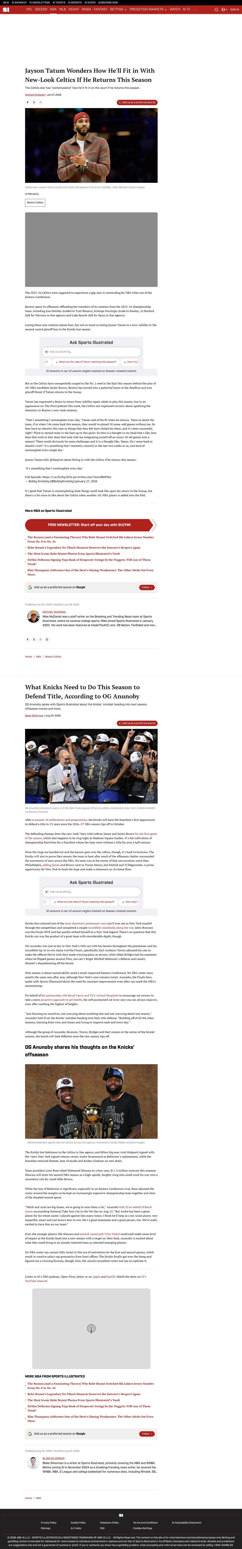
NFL (29, 9)
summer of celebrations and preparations (60, 820)
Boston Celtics (35, 202)
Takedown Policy (109, 1523)
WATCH (175, 9)
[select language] (224, 9)
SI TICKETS (59, 2)
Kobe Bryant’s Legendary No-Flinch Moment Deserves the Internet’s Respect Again (84, 547)
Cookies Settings (142, 1528)
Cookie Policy (78, 1523)
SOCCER (41, 9)
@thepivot (56, 460)
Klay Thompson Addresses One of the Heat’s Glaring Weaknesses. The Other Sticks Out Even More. (90, 572)
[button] (118, 9)
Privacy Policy (48, 1523)
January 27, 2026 (86, 481)
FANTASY (100, 9)
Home (28, 657)
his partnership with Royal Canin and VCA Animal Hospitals (80, 995)
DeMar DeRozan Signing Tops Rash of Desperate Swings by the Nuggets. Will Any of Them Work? (89, 562)
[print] (46, 639)
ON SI (6, 2)
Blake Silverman (34, 716)
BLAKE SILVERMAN (54, 1458)
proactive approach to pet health (61, 1000)
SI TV (186, 9)
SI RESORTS (75, 2)
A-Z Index (76, 1528)
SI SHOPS (90, 2)
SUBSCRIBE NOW (108, 2)
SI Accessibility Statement (186, 1523)
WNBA (86, 9)
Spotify (110, 1277)
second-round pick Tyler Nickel (100, 1234)
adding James (51, 865)
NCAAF (74, 9)
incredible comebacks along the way (111, 928)
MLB (62, 9)
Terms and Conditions (145, 1523)
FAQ (102, 1528)
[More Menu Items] (195, 10)
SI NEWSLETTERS (40, 2)
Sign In (234, 9)
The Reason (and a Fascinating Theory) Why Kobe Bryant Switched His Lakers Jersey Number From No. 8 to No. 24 (91, 539)
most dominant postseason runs (85, 923)
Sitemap (45, 1528)
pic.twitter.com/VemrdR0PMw (92, 477)
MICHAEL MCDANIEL (54, 612)
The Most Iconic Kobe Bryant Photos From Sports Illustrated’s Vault (74, 554)
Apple (96, 1277)
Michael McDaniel (35, 95)
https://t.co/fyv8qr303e (57, 477)
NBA (53, 9)
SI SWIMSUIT (19, 2)
